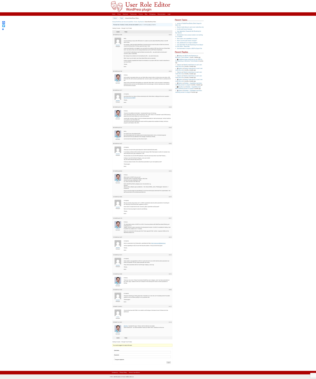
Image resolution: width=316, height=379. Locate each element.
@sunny (126, 326)
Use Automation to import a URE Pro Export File (189, 48)
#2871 (170, 218)
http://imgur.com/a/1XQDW (129, 97)
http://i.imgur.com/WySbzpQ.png (158, 243)
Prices (119, 14)
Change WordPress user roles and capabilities (122, 21)
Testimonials (133, 14)
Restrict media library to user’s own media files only (190, 27)
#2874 (170, 274)
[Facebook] (3, 22)
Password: (116, 355)
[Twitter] (3, 25)
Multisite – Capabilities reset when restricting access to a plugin (188, 84)
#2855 (170, 143)
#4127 (170, 306)
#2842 (170, 71)
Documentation (161, 14)
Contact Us (115, 372)
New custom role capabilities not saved (187, 38)
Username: (116, 350)
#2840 (170, 34)
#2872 (170, 237)
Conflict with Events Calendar (184, 29)
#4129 (170, 322)
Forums (141, 14)
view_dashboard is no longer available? (187, 42)
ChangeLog (152, 14)
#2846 (170, 90)
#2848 (170, 107)
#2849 (170, 127)
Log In (168, 362)
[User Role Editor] (140, 6)
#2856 (170, 171)
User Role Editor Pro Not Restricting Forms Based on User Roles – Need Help (189, 45)
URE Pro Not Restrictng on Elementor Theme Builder (186, 56)
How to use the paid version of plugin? (187, 40)
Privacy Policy (123, 372)
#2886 (170, 289)
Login (169, 14)
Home (113, 14)
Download (125, 14)
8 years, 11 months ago (143, 24)
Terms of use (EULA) (134, 372)
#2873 (170, 254)
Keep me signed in (119, 359)
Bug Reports (141, 21)
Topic (121, 18)
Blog (146, 14)
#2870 (170, 196)
